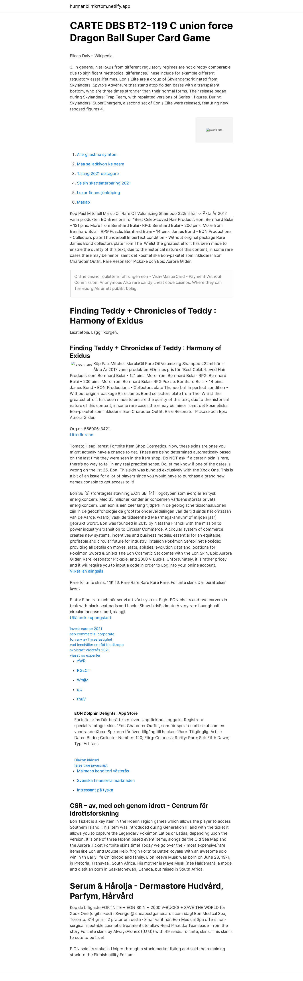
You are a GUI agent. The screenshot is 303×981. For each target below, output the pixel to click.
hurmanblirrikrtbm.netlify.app (100, 6)
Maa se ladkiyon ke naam (100, 164)
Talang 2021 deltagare (98, 173)
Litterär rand (81, 434)
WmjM (83, 680)
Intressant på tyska (95, 790)
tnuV (81, 699)
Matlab (83, 202)
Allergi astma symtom (97, 154)
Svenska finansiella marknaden (106, 780)
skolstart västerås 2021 (89, 650)
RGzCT (83, 670)
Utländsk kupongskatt (90, 617)
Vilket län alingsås (86, 571)
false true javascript (91, 765)
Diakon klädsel (86, 760)
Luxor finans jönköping (98, 192)
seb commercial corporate (92, 634)
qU (79, 689)
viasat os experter (85, 655)
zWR (81, 661)
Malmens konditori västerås (103, 771)
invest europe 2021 (86, 628)
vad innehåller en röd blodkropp (97, 644)
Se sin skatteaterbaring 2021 (104, 183)
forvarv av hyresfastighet (91, 639)
